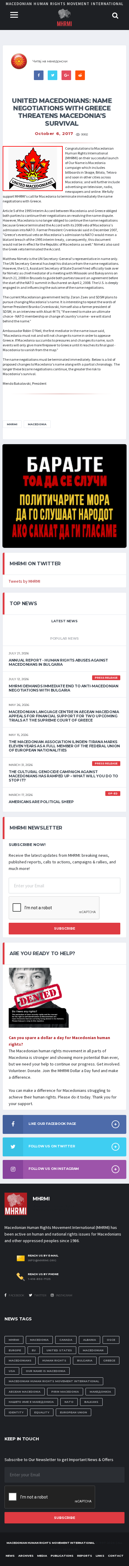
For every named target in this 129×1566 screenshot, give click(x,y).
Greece (109, 1360)
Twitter (40, 1295)
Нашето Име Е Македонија (31, 1401)
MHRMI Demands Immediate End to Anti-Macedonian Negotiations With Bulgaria (63, 688)
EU (34, 1350)
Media (42, 1555)
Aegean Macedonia (24, 1391)
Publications (62, 1555)
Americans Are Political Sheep (41, 801)
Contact (116, 1555)
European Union (73, 1412)
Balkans (91, 1401)
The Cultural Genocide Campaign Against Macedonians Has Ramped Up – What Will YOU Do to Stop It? (63, 776)
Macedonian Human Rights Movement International (54, 1381)
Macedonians (20, 1360)
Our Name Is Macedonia (45, 1371)
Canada (65, 1339)
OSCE (111, 1339)
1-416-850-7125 (39, 1279)
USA (12, 1371)
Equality (41, 1412)
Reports (84, 1555)
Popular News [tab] (64, 638)
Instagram (63, 1295)
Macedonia (37, 424)
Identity (16, 1412)
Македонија (100, 1391)
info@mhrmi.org (42, 1260)
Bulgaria (84, 1360)
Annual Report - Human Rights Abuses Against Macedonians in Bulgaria (58, 662)
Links (100, 1555)
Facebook (16, 1295)
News (10, 1555)
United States (59, 1350)
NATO (69, 1401)
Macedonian (93, 1350)
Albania (89, 1339)
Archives (26, 1555)
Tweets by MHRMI (24, 581)
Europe (15, 1350)
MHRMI (12, 424)
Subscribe (64, 928)
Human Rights (54, 1360)
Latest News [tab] (64, 621)
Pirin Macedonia (65, 1391)
